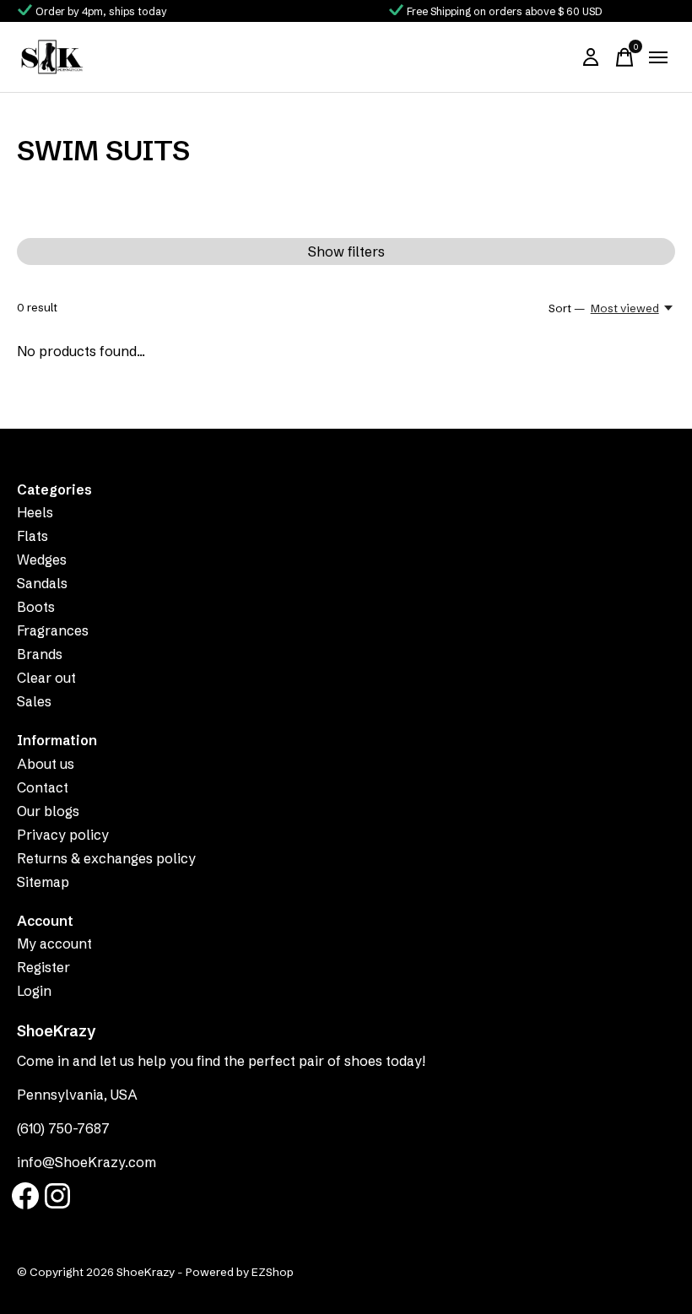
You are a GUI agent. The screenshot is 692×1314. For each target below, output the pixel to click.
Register (43, 967)
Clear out (46, 677)
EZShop (272, 1272)
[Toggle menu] (658, 57)
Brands (39, 654)
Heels (35, 512)
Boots (36, 606)
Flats (32, 535)
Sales (34, 701)
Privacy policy (63, 834)
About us (45, 763)
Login (34, 990)
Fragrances (53, 630)
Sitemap (43, 881)
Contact (42, 787)
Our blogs (48, 811)
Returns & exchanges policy (106, 858)
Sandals (42, 583)
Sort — (567, 308)
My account (54, 943)
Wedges (42, 559)
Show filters (346, 251)
